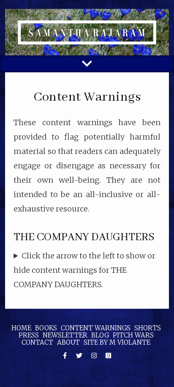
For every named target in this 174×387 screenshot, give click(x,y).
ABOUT (68, 342)
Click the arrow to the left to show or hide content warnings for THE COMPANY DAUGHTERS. (84, 270)
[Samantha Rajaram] (87, 32)
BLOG (100, 335)
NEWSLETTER (65, 335)
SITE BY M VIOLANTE (117, 342)
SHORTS (147, 328)
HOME (21, 328)
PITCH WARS (133, 335)
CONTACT (37, 342)
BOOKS (46, 328)
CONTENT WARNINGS (95, 328)
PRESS (29, 335)
